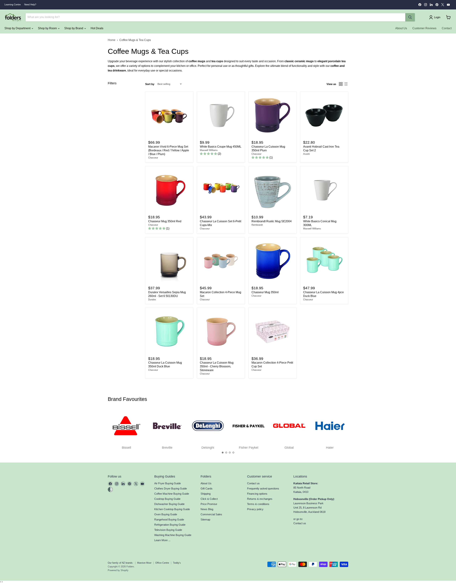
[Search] (410, 17)
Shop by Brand (74, 28)
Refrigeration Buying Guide (169, 524)
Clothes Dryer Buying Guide (170, 488)
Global (289, 447)
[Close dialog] (57, 258)
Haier (330, 447)
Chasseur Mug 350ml (265, 292)
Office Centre (162, 562)
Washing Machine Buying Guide (172, 535)
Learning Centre (12, 4)
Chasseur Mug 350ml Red (164, 221)
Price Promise (209, 504)
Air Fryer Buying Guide (167, 483)
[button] (222, 452)
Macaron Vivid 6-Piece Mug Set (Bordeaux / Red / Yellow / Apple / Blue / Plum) (168, 150)
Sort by (149, 84)
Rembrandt (257, 225)
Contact (447, 28)
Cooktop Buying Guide (167, 498)
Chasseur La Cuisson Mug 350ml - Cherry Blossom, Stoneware (217, 366)
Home (111, 40)
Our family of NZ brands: (120, 562)
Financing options (257, 493)
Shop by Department (17, 28)
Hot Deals (97, 28)
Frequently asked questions (263, 488)
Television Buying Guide (168, 529)
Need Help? (30, 4)
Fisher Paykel (248, 447)
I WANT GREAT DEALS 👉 (32, 314)
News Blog (207, 509)
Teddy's (177, 562)
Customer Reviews (424, 28)
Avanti (306, 154)
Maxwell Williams (209, 150)
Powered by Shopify (118, 570)
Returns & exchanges (259, 498)
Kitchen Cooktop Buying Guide (172, 509)
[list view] (345, 83)
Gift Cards (207, 488)
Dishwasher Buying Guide (169, 504)
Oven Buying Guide (165, 514)
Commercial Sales (211, 514)
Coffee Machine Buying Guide (171, 493)
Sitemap (205, 519)
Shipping (206, 493)
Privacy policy (255, 509)
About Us (401, 28)
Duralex (152, 299)
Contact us (253, 483)
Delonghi (207, 447)
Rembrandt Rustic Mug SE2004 (272, 221)
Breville (167, 447)
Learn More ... (162, 540)
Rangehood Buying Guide (169, 519)
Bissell (126, 447)
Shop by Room (48, 28)
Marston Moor (144, 562)
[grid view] (340, 83)
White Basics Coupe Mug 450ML (220, 146)
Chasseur (153, 157)
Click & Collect (209, 498)
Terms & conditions (258, 504)
